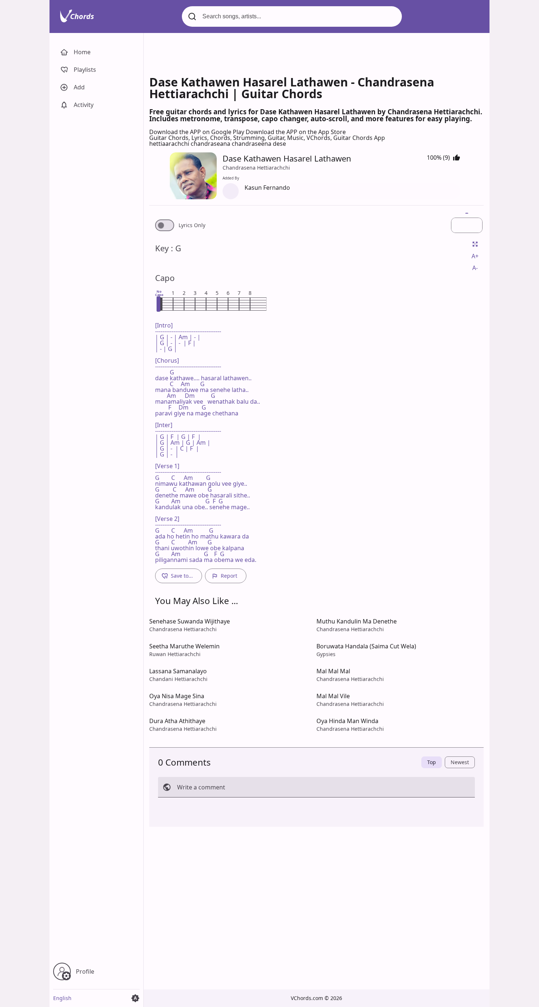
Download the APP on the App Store (296, 132)
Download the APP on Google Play (197, 132)
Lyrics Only (192, 225)
